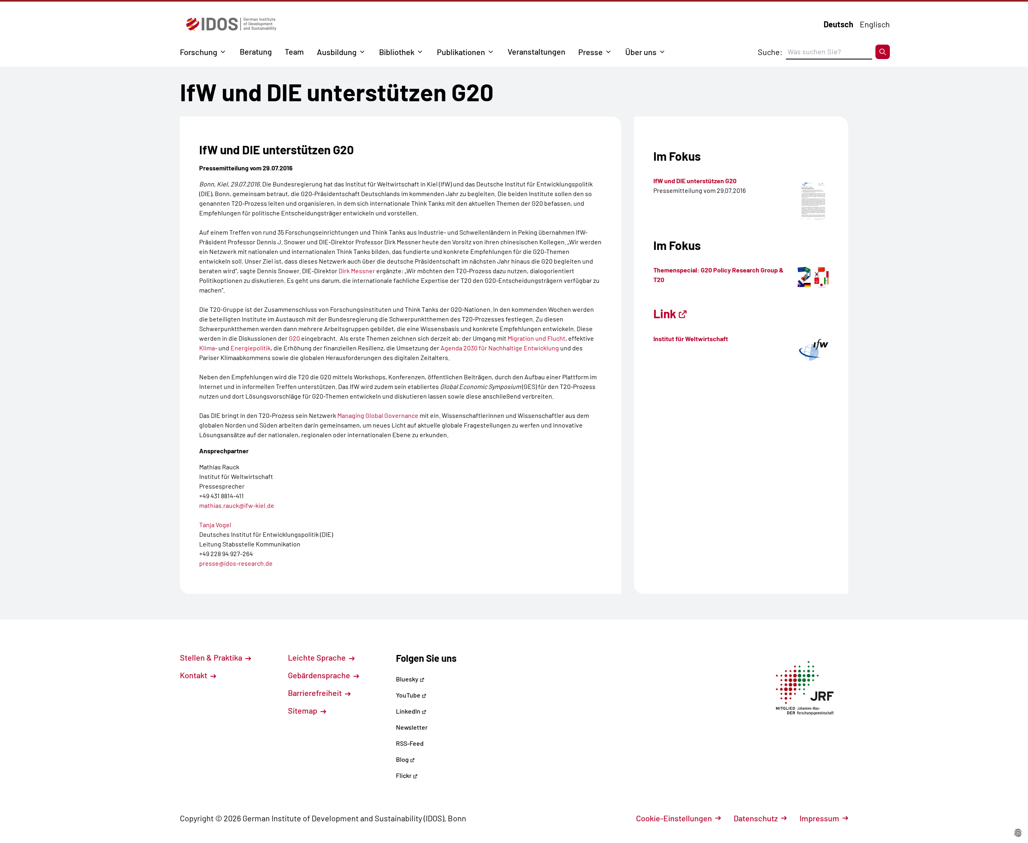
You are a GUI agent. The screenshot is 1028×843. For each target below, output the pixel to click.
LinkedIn (409, 711)
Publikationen (461, 52)
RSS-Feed (410, 743)
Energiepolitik (250, 348)
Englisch (875, 24)
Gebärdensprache (320, 675)
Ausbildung (337, 52)
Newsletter (412, 727)
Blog (403, 759)
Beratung (256, 51)
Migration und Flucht (535, 338)
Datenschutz (756, 818)
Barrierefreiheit (315, 693)
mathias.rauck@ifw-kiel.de (236, 505)
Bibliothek (396, 52)
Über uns (641, 52)
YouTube (409, 695)
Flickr (404, 775)
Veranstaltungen (536, 51)
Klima (207, 348)
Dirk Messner (357, 270)
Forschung (198, 52)
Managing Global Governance (377, 415)
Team (294, 51)
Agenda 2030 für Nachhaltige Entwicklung (500, 348)
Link (664, 313)
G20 (294, 338)
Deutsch (838, 24)
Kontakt (194, 675)
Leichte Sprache (317, 657)
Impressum (819, 818)
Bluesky (408, 679)
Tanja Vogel (215, 524)
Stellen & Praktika (212, 657)
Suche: (770, 52)
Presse (590, 52)
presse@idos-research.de (236, 563)
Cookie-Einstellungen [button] (674, 818)
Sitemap (303, 710)
